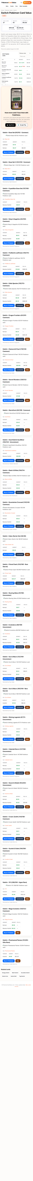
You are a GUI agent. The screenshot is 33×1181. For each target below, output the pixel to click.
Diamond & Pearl (9, 359)
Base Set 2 (4, 65)
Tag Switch (22, 976)
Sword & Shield (9, 793)
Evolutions (7, 633)
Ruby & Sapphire (5, 73)
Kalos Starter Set (9, 544)
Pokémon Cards (8, 10)
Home (2, 10)
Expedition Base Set (6, 69)
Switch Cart (5, 976)
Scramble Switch (25, 972)
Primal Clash (8, 573)
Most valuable (23, 6)
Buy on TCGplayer (8, 152)
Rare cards (28, 985)
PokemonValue (9, 2)
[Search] (21, 2)
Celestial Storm (9, 759)
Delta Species (5, 81)
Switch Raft (13, 976)
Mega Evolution (9, 919)
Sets (7, 6)
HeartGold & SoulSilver (10, 450)
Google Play (23, 125)
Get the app (27, 2)
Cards (12, 6)
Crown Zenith (8, 825)
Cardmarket (20, 152)
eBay (27, 152)
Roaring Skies (8, 601)
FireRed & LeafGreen (6, 77)
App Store (11, 125)
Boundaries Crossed (10, 513)
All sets (16, 986)
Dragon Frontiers (9, 326)
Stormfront (7, 416)
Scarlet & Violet (9, 859)
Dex (17, 6)
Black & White (8, 479)
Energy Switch (5, 972)
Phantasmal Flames (10, 950)
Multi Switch (15, 972)
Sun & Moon (8, 665)
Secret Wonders (9, 390)
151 (6, 889)
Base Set (4, 62)
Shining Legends (9, 726)
